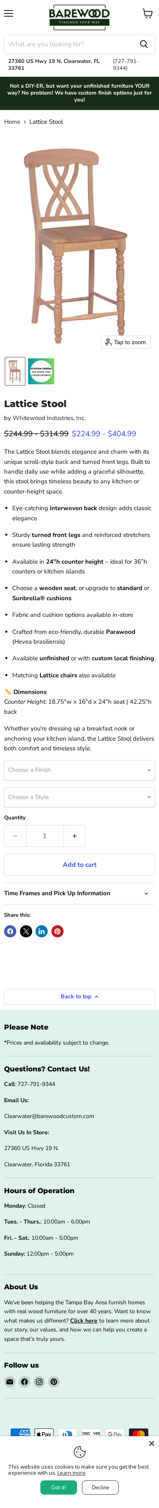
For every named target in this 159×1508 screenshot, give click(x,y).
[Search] (144, 44)
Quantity (15, 818)
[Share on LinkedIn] (41, 931)
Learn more (71, 1472)
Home (12, 121)
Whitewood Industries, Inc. (49, 418)
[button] (15, 371)
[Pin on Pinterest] (57, 931)
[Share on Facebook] (10, 931)
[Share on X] (26, 931)
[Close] (152, 1443)
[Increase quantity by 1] (75, 836)
